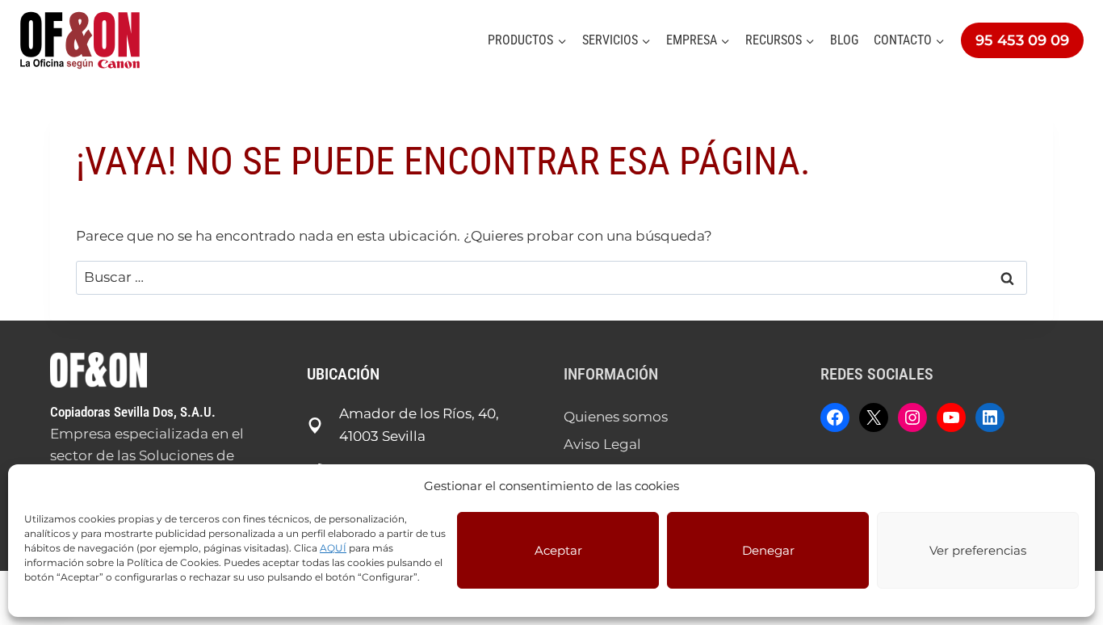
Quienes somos (616, 417)
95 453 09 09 (1022, 40)
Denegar (768, 550)
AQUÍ (333, 548)
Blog (844, 40)
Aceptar (558, 550)
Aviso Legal (602, 444)
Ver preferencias (977, 550)
